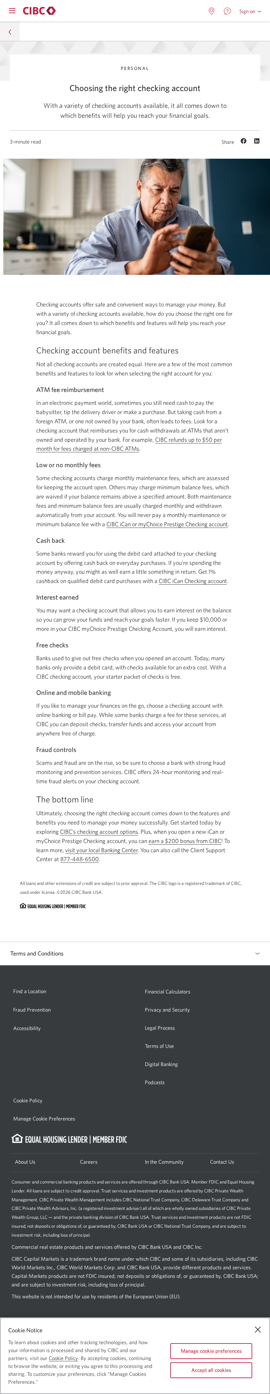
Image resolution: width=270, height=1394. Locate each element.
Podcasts (155, 1082)
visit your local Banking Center (101, 850)
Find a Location (29, 991)
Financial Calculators (167, 991)
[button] (250, 11)
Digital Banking (161, 1064)
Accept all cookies (211, 1370)
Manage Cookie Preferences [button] (44, 1118)
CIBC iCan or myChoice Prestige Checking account (167, 524)
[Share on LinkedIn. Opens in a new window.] (257, 142)
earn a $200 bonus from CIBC (184, 840)
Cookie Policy (27, 1100)
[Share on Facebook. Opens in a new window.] (244, 142)
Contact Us (222, 1162)
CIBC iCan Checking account (193, 580)
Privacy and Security (167, 1010)
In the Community (164, 1162)
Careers (88, 1162)
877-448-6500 (79, 859)
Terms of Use (159, 1046)
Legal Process (160, 1028)
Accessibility (27, 1028)
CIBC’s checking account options (99, 831)
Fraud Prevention (32, 1010)
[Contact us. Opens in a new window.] (227, 11)
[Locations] (212, 11)
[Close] (258, 1330)
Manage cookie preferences (211, 1351)
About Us (25, 1162)
